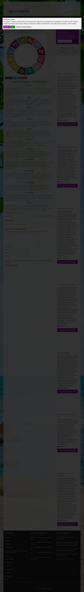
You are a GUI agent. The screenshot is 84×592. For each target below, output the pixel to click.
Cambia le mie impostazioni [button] (23, 27)
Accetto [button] (6, 27)
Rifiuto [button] (12, 27)
